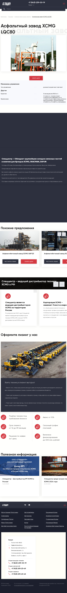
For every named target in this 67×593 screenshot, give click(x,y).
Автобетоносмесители (9, 526)
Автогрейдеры (29, 512)
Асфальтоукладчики (52, 516)
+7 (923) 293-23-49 (19, 568)
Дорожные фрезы (52, 522)
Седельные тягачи (7, 519)
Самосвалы (5, 516)
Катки (26, 522)
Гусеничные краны (52, 519)
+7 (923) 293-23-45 (19, 574)
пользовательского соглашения (23, 585)
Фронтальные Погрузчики (9, 512)
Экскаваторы (28, 519)
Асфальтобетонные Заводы (55, 526)
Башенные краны (51, 512)
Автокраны (28, 516)
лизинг (10, 261)
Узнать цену (36, 78)
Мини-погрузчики (7, 522)
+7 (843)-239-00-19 (37, 2)
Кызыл (30, 5)
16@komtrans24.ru (16, 545)
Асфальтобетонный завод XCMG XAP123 (18, 254)
